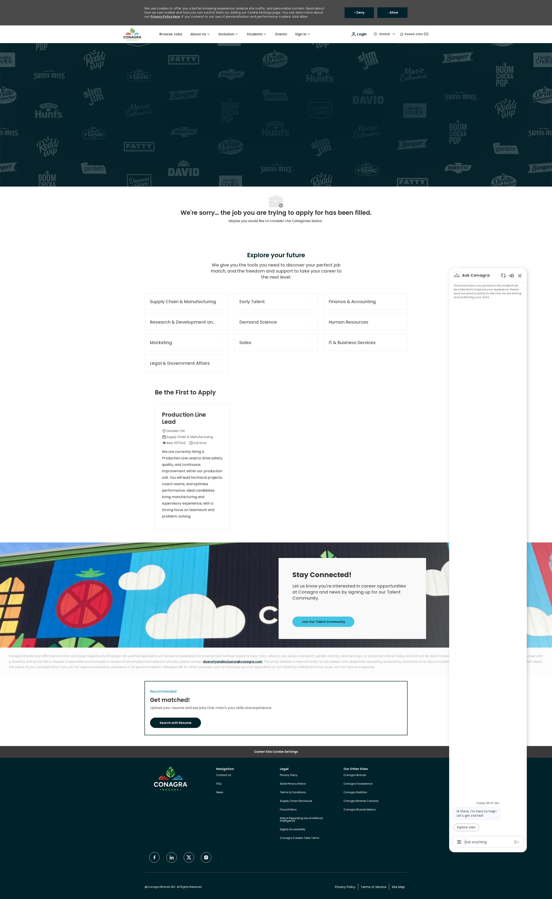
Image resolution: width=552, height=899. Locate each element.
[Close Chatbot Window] (520, 276)
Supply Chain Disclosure (296, 801)
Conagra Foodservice (357, 783)
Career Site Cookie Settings (276, 752)
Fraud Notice (288, 809)
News (219, 792)
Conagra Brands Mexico (359, 809)
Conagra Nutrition (355, 792)
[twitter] (189, 857)
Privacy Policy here (165, 16)
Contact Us (223, 775)
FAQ (218, 783)
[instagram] (206, 857)
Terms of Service (373, 887)
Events (281, 34)
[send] (516, 842)
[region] (488, 558)
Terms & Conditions (293, 792)
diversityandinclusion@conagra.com (232, 661)
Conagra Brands (354, 775)
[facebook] (154, 857)
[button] (359, 34)
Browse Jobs (170, 34)
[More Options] (459, 841)
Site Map (398, 887)
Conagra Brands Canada (360, 801)
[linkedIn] (171, 857)
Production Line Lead (184, 418)
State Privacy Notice (293, 783)
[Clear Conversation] (503, 275)
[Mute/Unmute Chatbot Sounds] (511, 275)
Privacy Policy (289, 775)
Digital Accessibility (292, 829)
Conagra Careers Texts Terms (299, 838)
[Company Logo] (132, 34)
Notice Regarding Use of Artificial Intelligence (301, 819)
